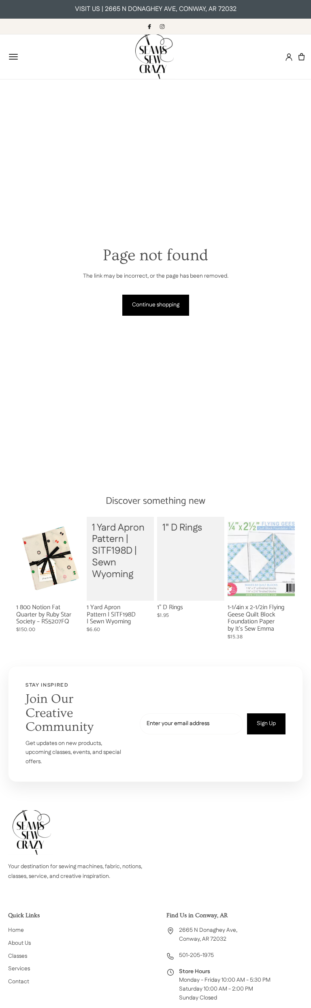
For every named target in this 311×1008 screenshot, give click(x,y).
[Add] (71, 588)
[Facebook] (149, 26)
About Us (19, 943)
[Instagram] (162, 26)
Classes (17, 956)
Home (16, 930)
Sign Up (266, 723)
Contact (18, 982)
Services (19, 969)
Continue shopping (155, 305)
